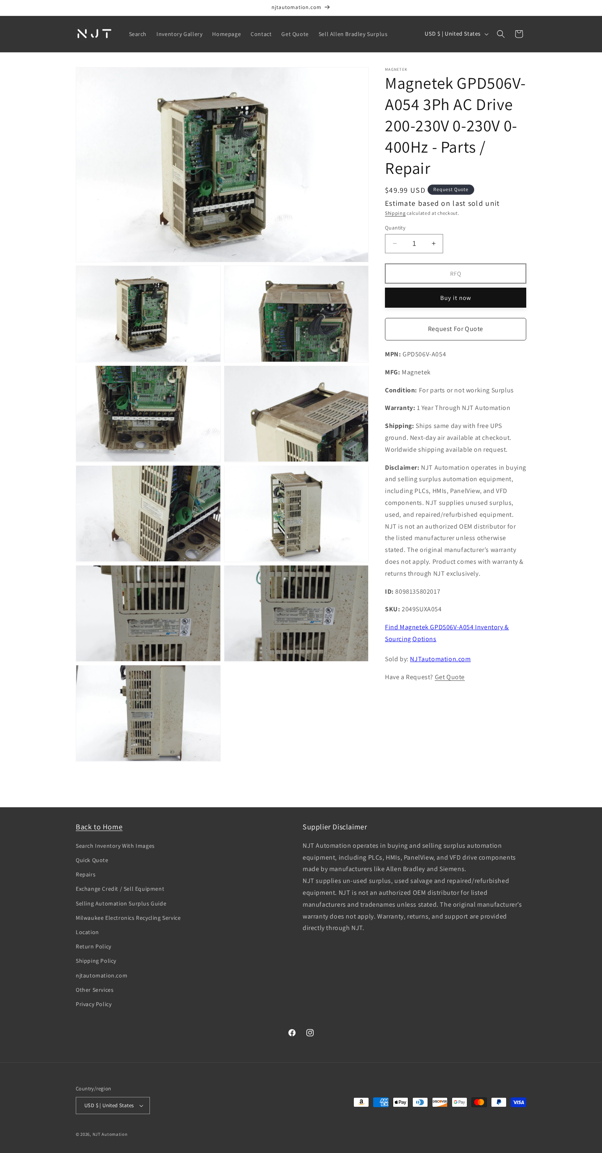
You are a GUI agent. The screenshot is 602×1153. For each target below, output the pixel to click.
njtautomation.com (101, 975)
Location (87, 932)
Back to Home (99, 826)
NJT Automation (110, 1134)
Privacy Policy (93, 1004)
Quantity (395, 227)
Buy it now (455, 297)
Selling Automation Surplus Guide (121, 903)
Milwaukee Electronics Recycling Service (128, 917)
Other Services (94, 989)
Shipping (395, 213)
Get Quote (450, 676)
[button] (501, 34)
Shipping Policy (96, 960)
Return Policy (93, 946)
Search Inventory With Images (115, 845)
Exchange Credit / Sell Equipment (120, 888)
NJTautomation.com (440, 658)
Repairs (85, 874)
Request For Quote (455, 328)
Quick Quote (92, 860)
